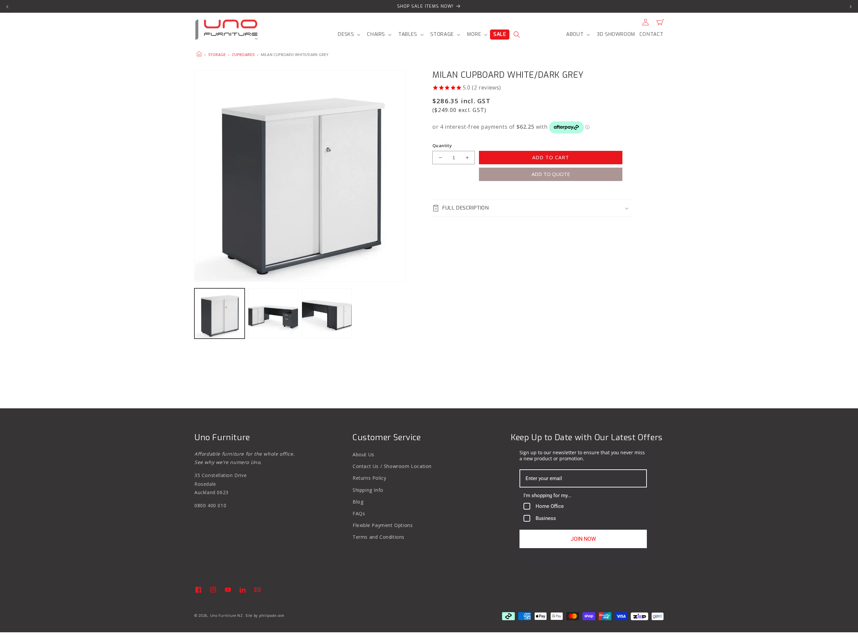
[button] (348, 34)
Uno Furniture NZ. (227, 615)
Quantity (442, 145)
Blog (358, 502)
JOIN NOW (583, 539)
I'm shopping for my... (547, 495)
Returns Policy (369, 478)
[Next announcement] (850, 6)
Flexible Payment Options (383, 525)
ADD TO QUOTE (551, 174)
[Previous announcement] (7, 6)
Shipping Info (368, 490)
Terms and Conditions (379, 537)
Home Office (550, 506)
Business (546, 518)
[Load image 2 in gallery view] (273, 313)
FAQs (359, 513)
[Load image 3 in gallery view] (327, 313)
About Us (363, 454)
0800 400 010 (210, 505)
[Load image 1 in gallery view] (219, 313)
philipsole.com (272, 615)
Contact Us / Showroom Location (392, 466)
